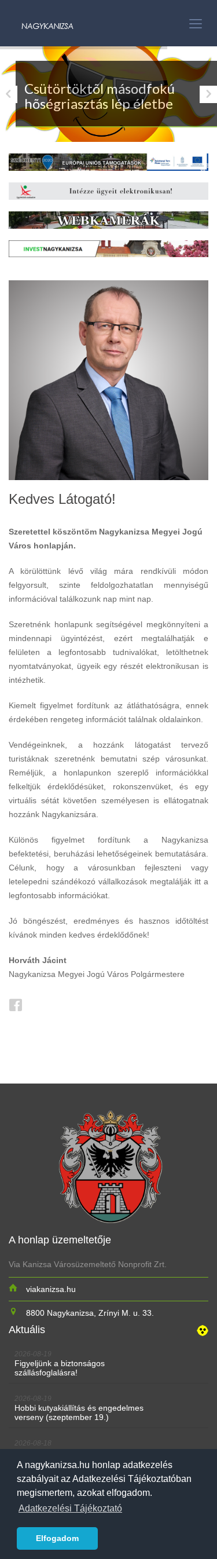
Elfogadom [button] (57, 1538)
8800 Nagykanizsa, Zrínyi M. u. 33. (90, 1313)
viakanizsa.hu (51, 1289)
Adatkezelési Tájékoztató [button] (70, 1508)
